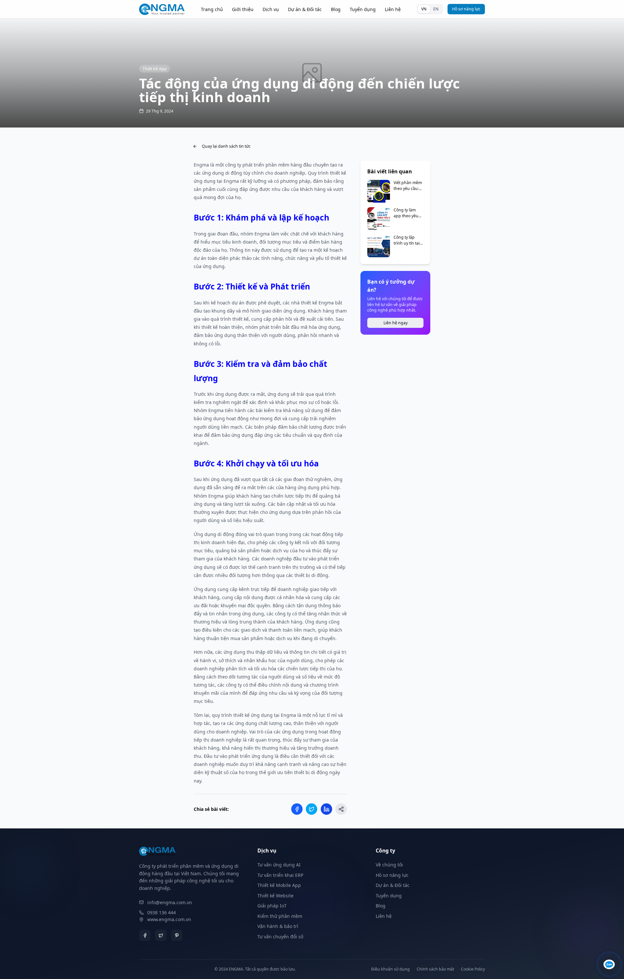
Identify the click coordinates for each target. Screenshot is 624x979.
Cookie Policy (473, 969)
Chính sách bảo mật (435, 969)
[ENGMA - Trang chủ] (162, 9)
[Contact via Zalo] (609, 964)
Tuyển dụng (363, 9)
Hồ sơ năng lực (466, 9)
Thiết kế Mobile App (279, 885)
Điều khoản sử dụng (390, 969)
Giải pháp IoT (272, 906)
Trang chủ (212, 9)
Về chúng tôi (389, 865)
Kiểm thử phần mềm (279, 916)
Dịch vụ (271, 9)
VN (423, 9)
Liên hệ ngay (396, 323)
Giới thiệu (243, 9)
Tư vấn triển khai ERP (280, 875)
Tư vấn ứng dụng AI (279, 865)
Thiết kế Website (275, 895)
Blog (336, 9)
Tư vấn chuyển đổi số (280, 936)
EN (435, 9)
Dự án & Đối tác (305, 9)
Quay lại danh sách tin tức (226, 146)
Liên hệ (393, 9)
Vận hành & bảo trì (277, 926)
